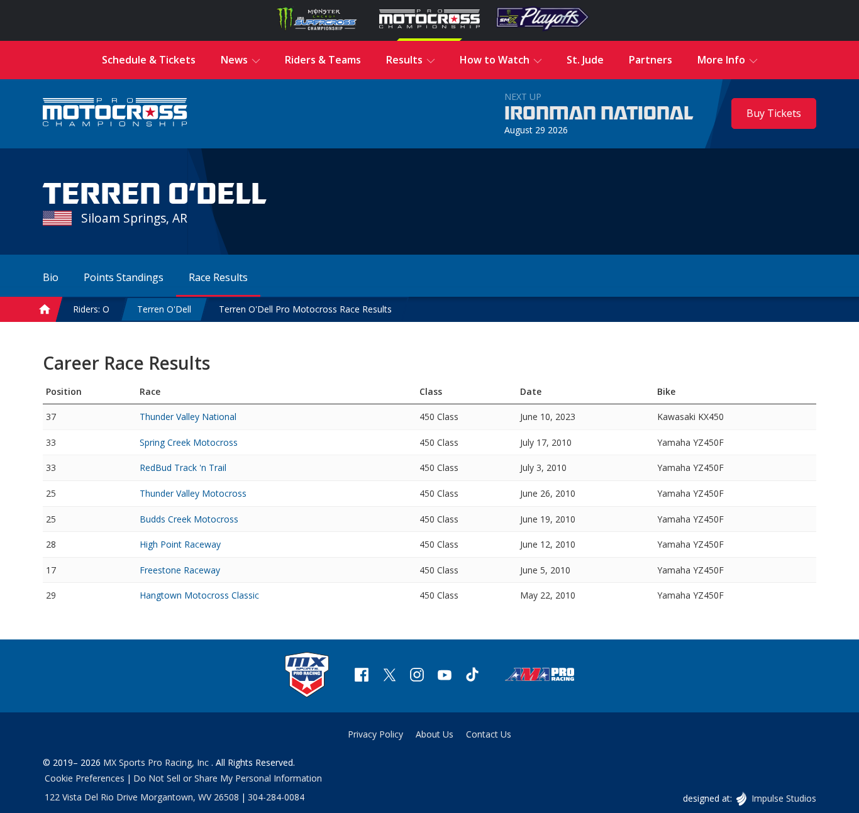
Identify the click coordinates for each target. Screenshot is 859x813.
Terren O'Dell (164, 309)
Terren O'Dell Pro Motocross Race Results (305, 309)
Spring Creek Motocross (189, 442)
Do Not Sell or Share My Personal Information (227, 778)
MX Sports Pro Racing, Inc (157, 762)
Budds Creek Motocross (189, 519)
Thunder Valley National (188, 417)
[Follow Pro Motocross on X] (389, 676)
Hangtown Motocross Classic (199, 595)
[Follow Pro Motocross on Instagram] (417, 676)
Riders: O (91, 309)
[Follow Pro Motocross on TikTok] (472, 676)
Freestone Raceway (180, 570)
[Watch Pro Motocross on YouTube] (444, 676)
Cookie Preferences (85, 778)
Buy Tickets (773, 113)
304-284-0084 (276, 797)
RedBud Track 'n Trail (183, 467)
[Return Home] (115, 113)
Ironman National (599, 113)
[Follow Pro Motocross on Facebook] (361, 676)
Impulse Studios (783, 798)
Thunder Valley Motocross (193, 493)
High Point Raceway (180, 544)
